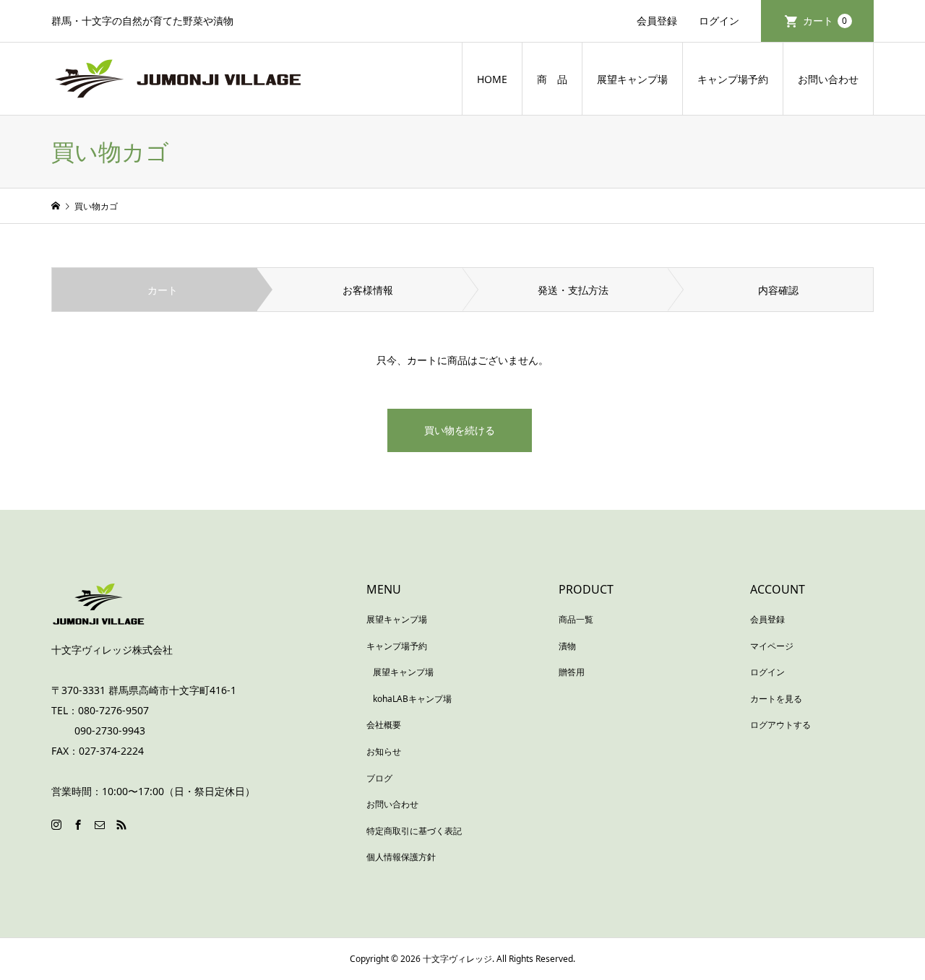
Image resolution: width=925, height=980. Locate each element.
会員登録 (657, 20)
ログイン (719, 20)
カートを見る (776, 699)
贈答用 (572, 672)
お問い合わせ (828, 79)
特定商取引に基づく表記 (414, 831)
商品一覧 (576, 619)
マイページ (771, 646)
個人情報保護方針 (401, 857)
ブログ (379, 778)
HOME (492, 79)
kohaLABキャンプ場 (412, 699)
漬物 (567, 646)
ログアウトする (780, 725)
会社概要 (383, 725)
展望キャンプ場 (632, 79)
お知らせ (383, 751)
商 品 (552, 79)
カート (825, 20)
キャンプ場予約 (732, 79)
